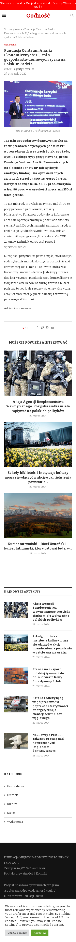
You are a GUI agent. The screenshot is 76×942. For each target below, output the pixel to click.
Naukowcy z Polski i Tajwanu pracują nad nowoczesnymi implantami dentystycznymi (48, 743)
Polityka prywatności (18, 873)
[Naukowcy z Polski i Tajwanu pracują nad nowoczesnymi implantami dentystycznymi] (16, 741)
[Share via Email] (52, 328)
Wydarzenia (10, 44)
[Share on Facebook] (37, 328)
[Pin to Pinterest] (47, 328)
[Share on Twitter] (42, 328)
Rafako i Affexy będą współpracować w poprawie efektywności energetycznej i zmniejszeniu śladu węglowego (50, 708)
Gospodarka (15, 786)
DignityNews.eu (23, 69)
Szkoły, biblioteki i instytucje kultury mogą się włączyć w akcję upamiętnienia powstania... (38, 477)
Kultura (12, 804)
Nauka (11, 813)
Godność (38, 15)
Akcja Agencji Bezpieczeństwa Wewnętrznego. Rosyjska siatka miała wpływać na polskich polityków (38, 406)
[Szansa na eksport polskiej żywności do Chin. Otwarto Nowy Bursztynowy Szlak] (16, 675)
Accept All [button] (40, 932)
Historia (12, 795)
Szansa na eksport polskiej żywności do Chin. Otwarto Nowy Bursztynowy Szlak (48, 675)
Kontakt (41, 873)
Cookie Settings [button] (17, 932)
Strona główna (13, 29)
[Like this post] (29, 328)
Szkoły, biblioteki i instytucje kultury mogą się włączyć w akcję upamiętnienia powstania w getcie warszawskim (52, 644)
